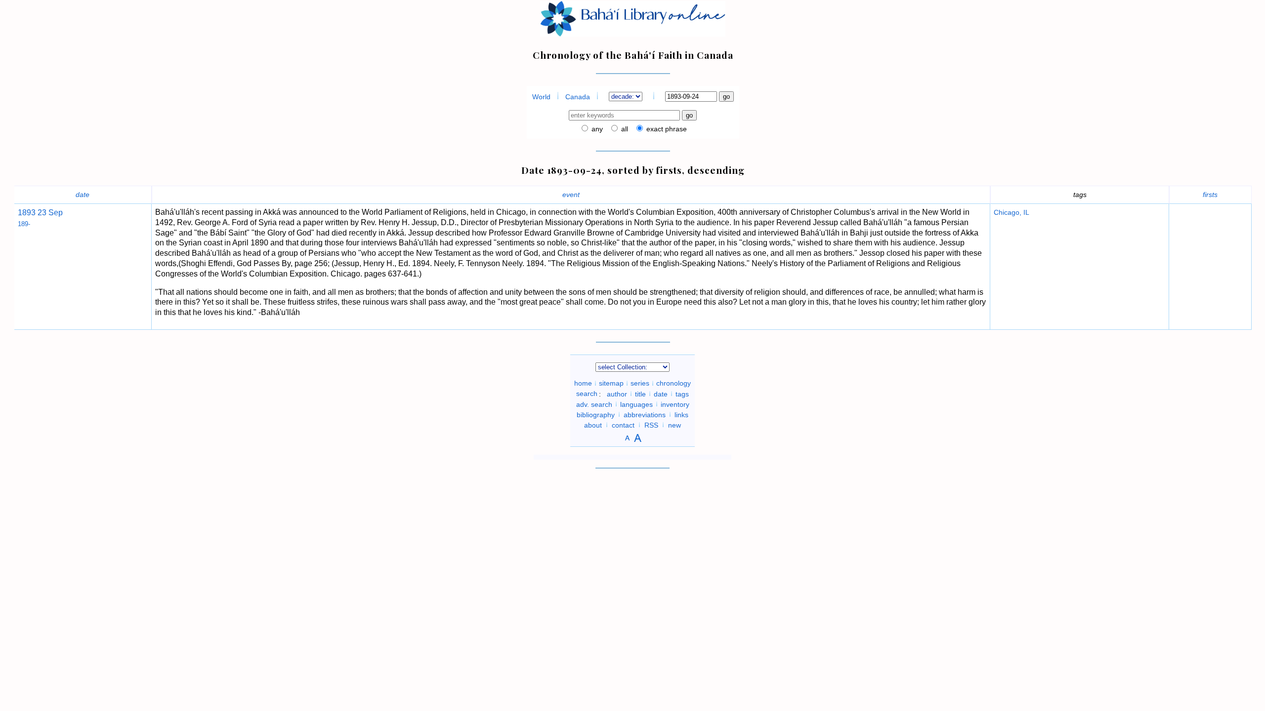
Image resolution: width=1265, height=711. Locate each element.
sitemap (611, 383)
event (571, 194)
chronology (673, 383)
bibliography (596, 414)
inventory (675, 404)
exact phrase (665, 129)
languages (636, 404)
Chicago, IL (1011, 212)
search (586, 393)
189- (24, 224)
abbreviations (645, 414)
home (583, 383)
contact (623, 425)
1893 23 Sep (40, 212)
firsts (1210, 194)
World (541, 97)
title (640, 393)
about (593, 425)
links (681, 414)
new (674, 425)
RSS (651, 425)
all (623, 129)
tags (682, 393)
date (82, 194)
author (617, 393)
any (596, 129)
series (640, 383)
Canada (577, 97)
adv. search (594, 404)
